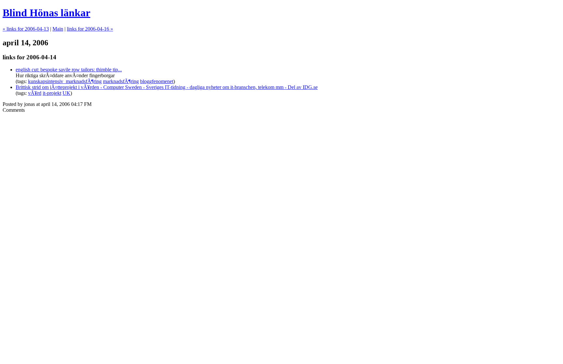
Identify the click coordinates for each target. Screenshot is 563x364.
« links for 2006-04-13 (26, 29)
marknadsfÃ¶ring (121, 81)
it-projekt (52, 93)
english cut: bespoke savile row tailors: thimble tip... (69, 69)
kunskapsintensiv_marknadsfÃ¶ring (65, 81)
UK (66, 93)
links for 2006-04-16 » (90, 29)
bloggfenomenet (156, 81)
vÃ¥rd (34, 93)
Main (57, 29)
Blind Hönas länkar (46, 13)
